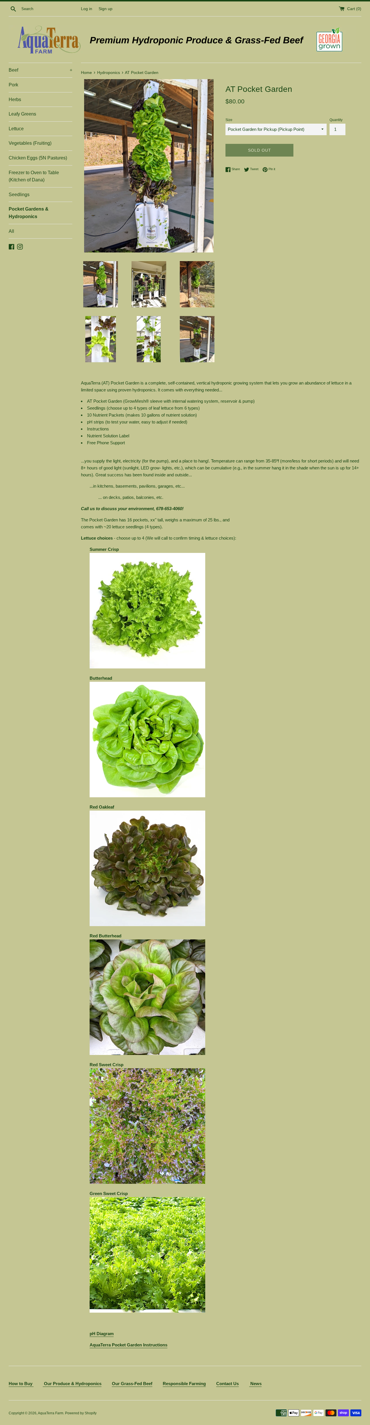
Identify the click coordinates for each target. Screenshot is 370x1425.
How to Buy (21, 1383)
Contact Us (227, 1383)
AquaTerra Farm (50, 1413)
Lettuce (16, 128)
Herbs (15, 99)
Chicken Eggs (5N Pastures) (38, 157)
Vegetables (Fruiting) (30, 143)
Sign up (105, 9)
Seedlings (19, 194)
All (11, 231)
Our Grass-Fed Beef (132, 1383)
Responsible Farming (184, 1383)
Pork (13, 84)
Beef (40, 70)
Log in (86, 9)
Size (228, 120)
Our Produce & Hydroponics (72, 1383)
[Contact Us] (43, 1384)
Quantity (336, 120)
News (255, 1383)
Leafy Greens (22, 114)
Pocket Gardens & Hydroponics (29, 213)
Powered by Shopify (81, 1413)
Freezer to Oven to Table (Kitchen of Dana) (34, 176)
